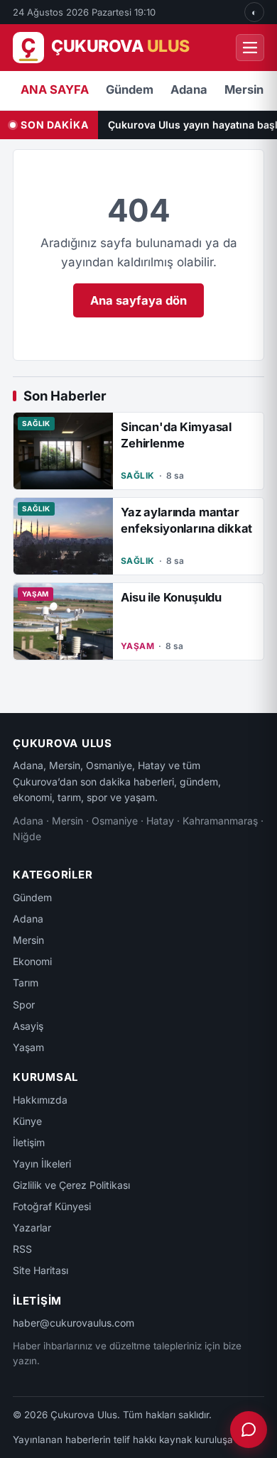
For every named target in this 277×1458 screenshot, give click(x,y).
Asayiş (28, 1026)
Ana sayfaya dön (138, 300)
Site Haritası (40, 1270)
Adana (188, 89)
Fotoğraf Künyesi (52, 1206)
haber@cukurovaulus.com (73, 1323)
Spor (24, 1005)
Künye (27, 1121)
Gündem (129, 89)
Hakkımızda (40, 1100)
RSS (22, 1249)
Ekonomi (32, 961)
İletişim (29, 1142)
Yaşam (28, 1047)
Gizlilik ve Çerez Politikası (71, 1185)
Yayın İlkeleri (42, 1164)
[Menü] (250, 47)
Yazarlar (32, 1228)
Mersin (244, 89)
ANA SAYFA (55, 89)
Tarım (25, 982)
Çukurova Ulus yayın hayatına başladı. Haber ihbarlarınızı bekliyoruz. (192, 125)
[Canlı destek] (248, 1429)
